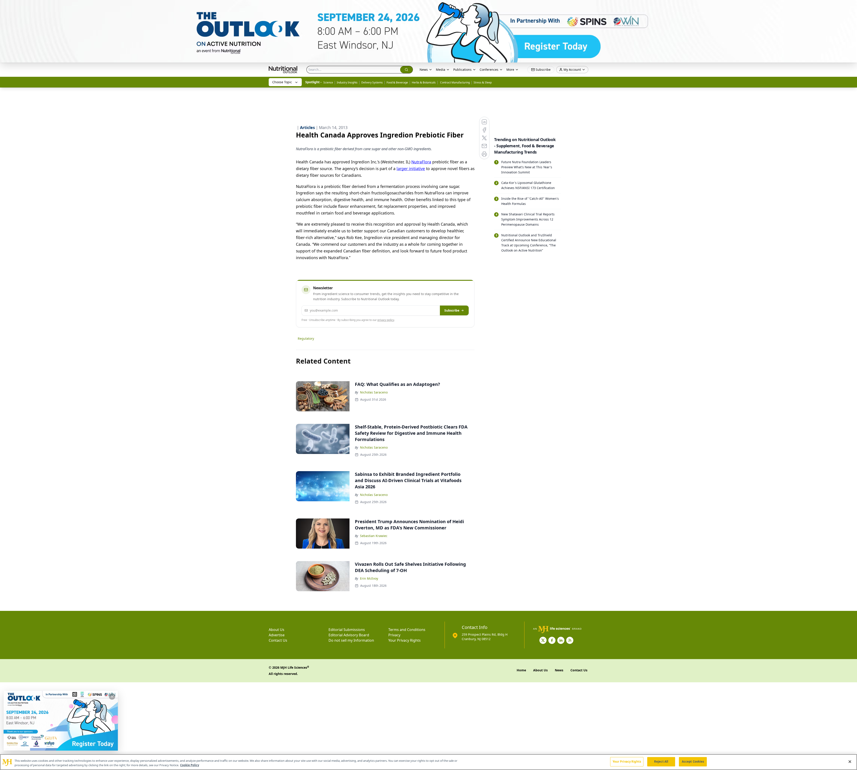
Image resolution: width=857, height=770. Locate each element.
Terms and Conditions (406, 629)
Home (521, 670)
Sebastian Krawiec (373, 536)
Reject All (661, 762)
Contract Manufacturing (454, 82)
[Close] (850, 761)
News (424, 69)
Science (328, 82)
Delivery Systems (372, 82)
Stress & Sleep (483, 82)
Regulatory (306, 338)
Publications (462, 69)
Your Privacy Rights (404, 640)
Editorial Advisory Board (349, 635)
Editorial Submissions (347, 629)
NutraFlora (421, 161)
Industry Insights (347, 82)
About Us (276, 629)
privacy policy (385, 320)
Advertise (277, 635)
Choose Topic (282, 82)
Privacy (394, 635)
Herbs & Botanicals (424, 82)
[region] (428, 762)
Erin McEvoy (369, 578)
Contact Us (278, 640)
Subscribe (451, 310)
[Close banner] (851, 6)
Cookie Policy (189, 765)
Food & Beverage (397, 82)
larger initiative (411, 168)
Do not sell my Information (351, 640)
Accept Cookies (693, 762)
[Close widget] (112, 696)
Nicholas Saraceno (374, 392)
